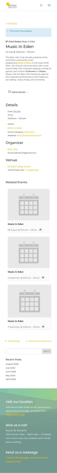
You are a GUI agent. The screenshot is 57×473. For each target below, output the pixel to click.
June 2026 (11, 371)
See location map (15, 414)
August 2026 (12, 364)
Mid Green (29, 132)
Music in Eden (15, 128)
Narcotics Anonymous (40, 341)
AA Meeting (13, 341)
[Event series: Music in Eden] (40, 229)
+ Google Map (31, 170)
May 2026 (10, 375)
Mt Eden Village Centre (19, 166)
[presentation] (28, 204)
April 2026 (11, 379)
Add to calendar (19, 92)
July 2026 (10, 368)
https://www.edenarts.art (29, 135)
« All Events (11, 23)
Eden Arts (12, 149)
